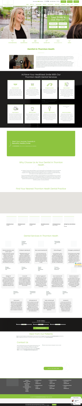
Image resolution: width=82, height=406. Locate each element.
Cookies (26, 390)
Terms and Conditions (27, 386)
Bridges (8, 276)
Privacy (27, 389)
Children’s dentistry (24, 250)
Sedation (69, 42)
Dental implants (73, 276)
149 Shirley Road (38, 380)
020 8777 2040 (52, 383)
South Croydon (57, 225)
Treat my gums (15, 112)
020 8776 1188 (52, 388)
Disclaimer (27, 388)
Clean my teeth (66, 87)
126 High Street (52, 385)
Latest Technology (35, 42)
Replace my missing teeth (49, 112)
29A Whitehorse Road (67, 385)
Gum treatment (57, 276)
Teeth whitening (49, 300)
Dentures (16, 300)
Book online (27, 385)
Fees (27, 382)
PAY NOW (63, 1)
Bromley (69, 225)
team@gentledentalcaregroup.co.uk (30, 349)
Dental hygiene (41, 276)
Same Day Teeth (47, 42)
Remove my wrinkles (66, 112)
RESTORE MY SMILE (53, 23)
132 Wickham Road (38, 385)
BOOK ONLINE (70, 1)
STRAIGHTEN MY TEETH (63, 23)
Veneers (65, 300)
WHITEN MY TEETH (53, 26)
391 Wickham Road (53, 380)
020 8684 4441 (66, 388)
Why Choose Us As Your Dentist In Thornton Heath (41, 163)
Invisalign (43, 100)
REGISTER (76, 1)
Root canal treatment (40, 250)
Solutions (27, 380)
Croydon (10, 225)
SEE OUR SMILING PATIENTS (41, 328)
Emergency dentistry (73, 250)
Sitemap (26, 391)
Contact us (27, 384)
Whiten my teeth (32, 112)
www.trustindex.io (49, 337)
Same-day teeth (32, 87)
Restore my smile (15, 87)
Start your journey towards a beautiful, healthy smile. (23, 142)
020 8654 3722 (38, 383)
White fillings (57, 250)
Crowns (24, 276)
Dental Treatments (26, 381)
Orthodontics (32, 300)
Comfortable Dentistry (12, 42)
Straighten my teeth (49, 87)
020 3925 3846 (53, 1)
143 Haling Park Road (67, 380)
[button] (42, 204)
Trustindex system (55, 336)
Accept (54, 404)
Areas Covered (27, 383)
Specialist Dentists (23, 42)
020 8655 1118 (37, 388)
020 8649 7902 (66, 383)
